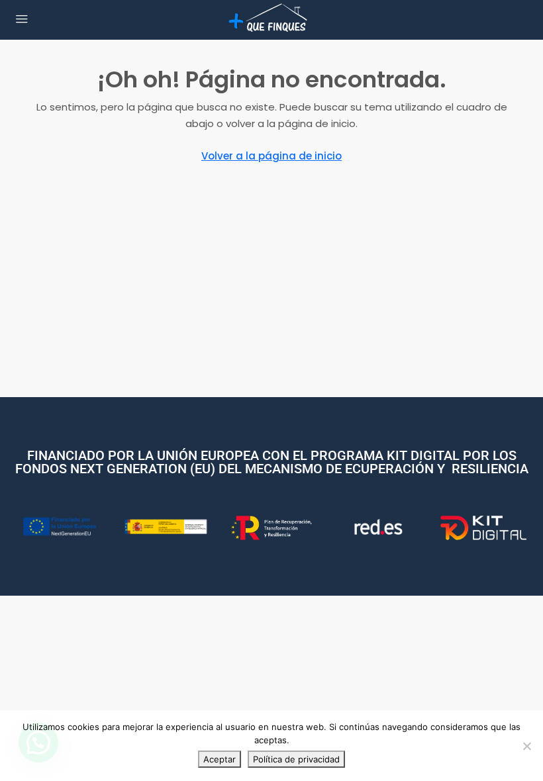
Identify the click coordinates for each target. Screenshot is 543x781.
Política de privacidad (296, 759)
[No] (526, 746)
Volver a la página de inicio (271, 156)
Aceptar (219, 759)
